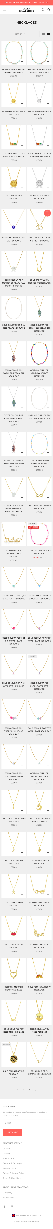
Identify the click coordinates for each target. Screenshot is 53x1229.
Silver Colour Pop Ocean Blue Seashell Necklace (14, 418)
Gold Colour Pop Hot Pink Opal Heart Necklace (13, 641)
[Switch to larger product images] (43, 34)
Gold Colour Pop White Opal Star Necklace (39, 776)
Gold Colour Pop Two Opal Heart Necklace (39, 729)
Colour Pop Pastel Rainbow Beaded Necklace (39, 463)
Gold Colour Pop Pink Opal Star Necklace (13, 684)
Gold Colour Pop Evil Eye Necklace (13, 239)
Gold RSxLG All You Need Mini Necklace (13, 1030)
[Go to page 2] (36, 1089)
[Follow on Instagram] (12, 1206)
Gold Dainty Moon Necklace (13, 862)
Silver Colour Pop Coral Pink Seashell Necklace (13, 463)
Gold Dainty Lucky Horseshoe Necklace (39, 281)
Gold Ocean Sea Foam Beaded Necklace (13, 70)
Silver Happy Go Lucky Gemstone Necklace (39, 155)
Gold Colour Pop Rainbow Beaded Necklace (39, 373)
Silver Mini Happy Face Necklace (39, 112)
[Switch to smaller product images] (48, 34)
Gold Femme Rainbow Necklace (39, 988)
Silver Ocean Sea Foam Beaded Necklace (39, 70)
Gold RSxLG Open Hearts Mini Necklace (39, 1072)
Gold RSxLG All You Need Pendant (39, 1030)
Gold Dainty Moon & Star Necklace (39, 819)
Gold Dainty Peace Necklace (39, 862)
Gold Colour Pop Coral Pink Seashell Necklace (13, 373)
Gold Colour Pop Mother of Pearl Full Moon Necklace (13, 283)
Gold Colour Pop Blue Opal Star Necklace (39, 597)
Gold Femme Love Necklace (39, 946)
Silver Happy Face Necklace (39, 197)
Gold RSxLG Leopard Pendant (13, 1072)
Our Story (7, 1192)
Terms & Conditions (12, 1178)
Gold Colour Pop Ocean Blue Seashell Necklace (39, 328)
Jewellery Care (9, 1168)
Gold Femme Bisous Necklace (14, 946)
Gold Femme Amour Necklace (39, 904)
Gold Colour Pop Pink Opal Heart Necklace (39, 639)
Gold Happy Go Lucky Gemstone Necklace (14, 155)
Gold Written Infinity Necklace (39, 506)
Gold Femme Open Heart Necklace (13, 988)
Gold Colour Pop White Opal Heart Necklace (13, 776)
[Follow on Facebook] (4, 1206)
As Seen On (8, 1197)
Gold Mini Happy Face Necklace (13, 112)
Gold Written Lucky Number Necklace (39, 239)
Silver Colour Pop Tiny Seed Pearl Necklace (39, 416)
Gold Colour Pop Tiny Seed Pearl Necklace (13, 326)
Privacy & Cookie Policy (13, 1173)
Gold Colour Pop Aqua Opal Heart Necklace (14, 597)
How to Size (8, 1158)
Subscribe (12, 1132)
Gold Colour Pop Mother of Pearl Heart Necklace (14, 508)
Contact (6, 1148)
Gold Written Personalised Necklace (13, 554)
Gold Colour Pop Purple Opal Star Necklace (39, 686)
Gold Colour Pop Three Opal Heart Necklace (13, 731)
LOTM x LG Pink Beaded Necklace (39, 552)
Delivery (6, 1153)
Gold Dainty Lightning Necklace (13, 819)
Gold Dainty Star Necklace (14, 904)
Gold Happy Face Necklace (14, 197)
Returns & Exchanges (13, 1163)
